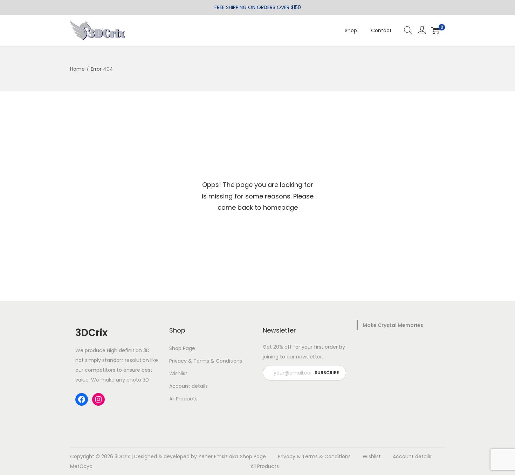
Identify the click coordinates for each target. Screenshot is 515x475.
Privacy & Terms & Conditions (205, 360)
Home (77, 68)
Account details (188, 386)
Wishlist (178, 373)
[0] (435, 30)
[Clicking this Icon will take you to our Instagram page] (98, 399)
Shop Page (182, 348)
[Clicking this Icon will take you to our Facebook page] (81, 399)
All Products (183, 398)
